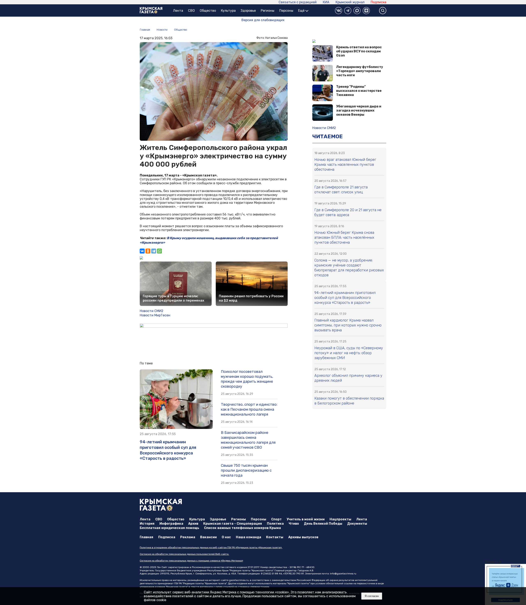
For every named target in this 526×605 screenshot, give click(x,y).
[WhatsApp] (159, 251)
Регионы (267, 11)
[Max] (357, 10)
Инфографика (171, 523)
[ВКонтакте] (338, 10)
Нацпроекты (340, 519)
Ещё (301, 11)
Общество (208, 11)
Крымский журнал (350, 2)
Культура (228, 11)
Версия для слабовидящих (263, 20)
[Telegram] (153, 251)
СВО (191, 11)
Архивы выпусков (303, 537)
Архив (193, 523)
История (147, 523)
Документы (357, 523)
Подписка (378, 2)
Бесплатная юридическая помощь (169, 528)
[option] (505, 584)
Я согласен (372, 596)
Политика (275, 523)
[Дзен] (366, 10)
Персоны (286, 11)
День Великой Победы (323, 523)
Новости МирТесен (155, 315)
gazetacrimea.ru (239, 580)
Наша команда (248, 537)
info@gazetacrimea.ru (343, 573)
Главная (146, 537)
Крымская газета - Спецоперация (232, 523)
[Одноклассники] (147, 251)
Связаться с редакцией (298, 2)
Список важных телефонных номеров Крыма (242, 528)
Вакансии (208, 537)
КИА (326, 2)
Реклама (187, 537)
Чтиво (294, 523)
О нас (226, 537)
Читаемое (327, 136)
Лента (178, 11)
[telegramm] (347, 10)
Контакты (274, 537)
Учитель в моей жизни (306, 519)
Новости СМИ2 (151, 311)
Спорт (276, 519)
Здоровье (248, 11)
